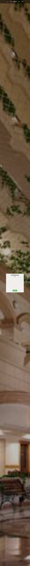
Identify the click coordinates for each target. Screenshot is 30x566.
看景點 (19, 1)
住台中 (8, 1)
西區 (14, 276)
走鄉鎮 (22, 1)
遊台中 (15, 1)
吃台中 (11, 1)
